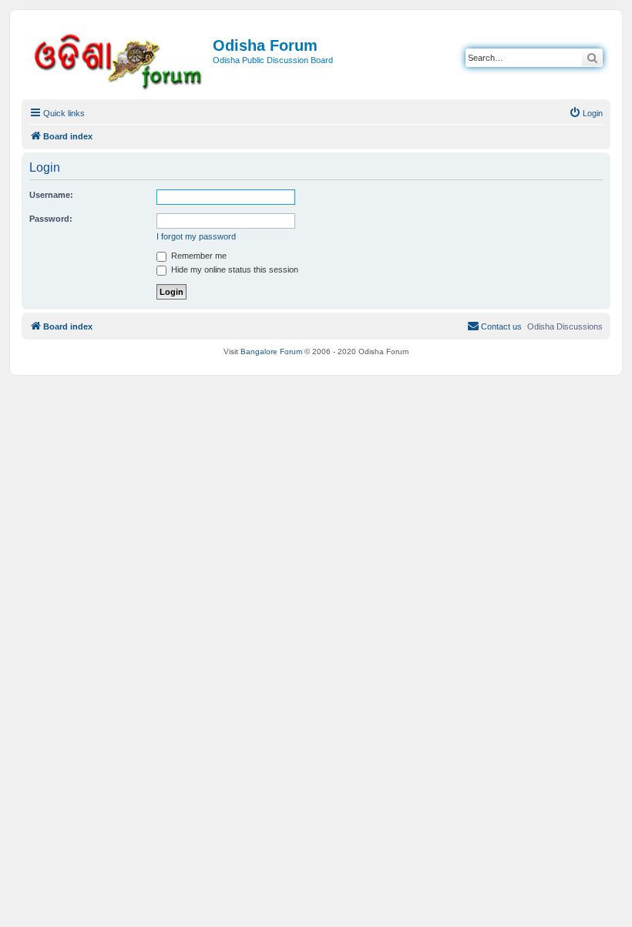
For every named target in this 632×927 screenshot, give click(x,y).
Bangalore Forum (271, 351)
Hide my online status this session (233, 269)
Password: (50, 218)
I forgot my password (196, 236)
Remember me (198, 255)
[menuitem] (586, 113)
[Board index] (119, 58)
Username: (51, 194)
